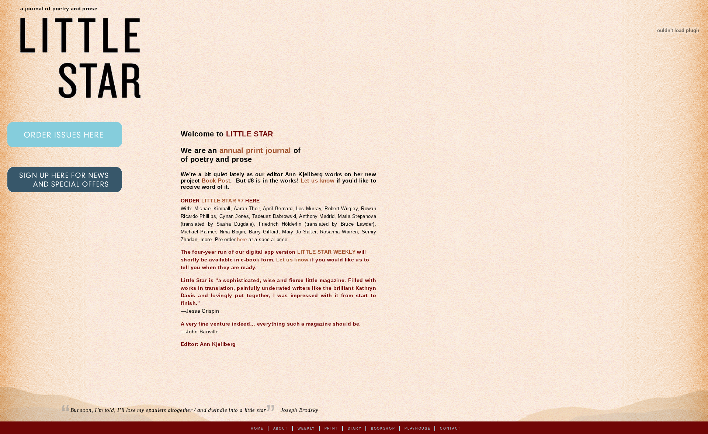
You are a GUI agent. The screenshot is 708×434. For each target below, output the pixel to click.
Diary (355, 428)
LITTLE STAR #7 (222, 201)
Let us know (317, 180)
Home (257, 428)
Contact (450, 428)
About (280, 428)
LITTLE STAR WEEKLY (326, 252)
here (242, 239)
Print (331, 428)
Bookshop (383, 428)
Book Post (216, 180)
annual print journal (255, 150)
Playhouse (417, 428)
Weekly (306, 428)
